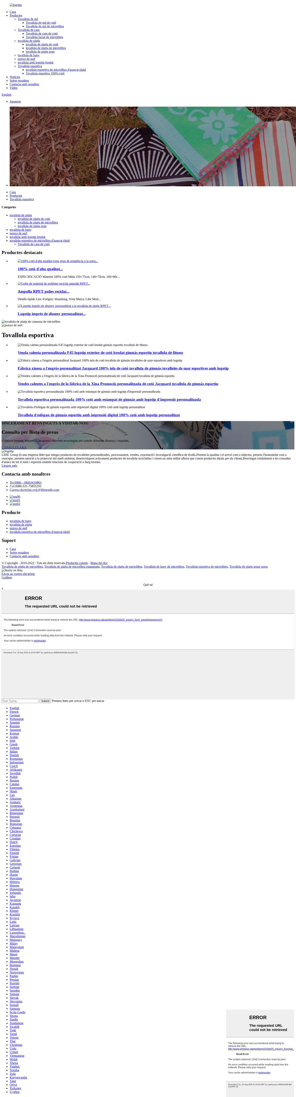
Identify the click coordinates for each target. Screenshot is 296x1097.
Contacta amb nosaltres (24, 84)
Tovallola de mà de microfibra (45, 26)
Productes (16, 15)
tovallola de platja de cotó (42, 44)
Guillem (7, 577)
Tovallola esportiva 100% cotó (45, 73)
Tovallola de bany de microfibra (164, 566)
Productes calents (77, 563)
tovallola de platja (29, 40)
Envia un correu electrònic (18, 574)
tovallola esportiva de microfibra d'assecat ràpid (56, 69)
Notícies (15, 77)
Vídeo (14, 88)
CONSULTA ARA (14, 447)
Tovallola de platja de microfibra (22, 566)
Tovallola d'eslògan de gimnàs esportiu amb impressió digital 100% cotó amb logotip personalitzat (99, 415)
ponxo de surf (26, 59)
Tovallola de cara (28, 30)
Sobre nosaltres (19, 80)
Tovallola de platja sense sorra (248, 566)
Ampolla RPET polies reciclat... (43, 291)
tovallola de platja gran (40, 51)
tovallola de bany (28, 55)
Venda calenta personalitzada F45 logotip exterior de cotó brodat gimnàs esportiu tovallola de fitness (100, 352)
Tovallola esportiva (30, 66)
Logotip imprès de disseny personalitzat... (52, 314)
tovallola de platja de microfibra (46, 48)
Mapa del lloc (99, 563)
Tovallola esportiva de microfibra (207, 566)
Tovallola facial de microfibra (44, 37)
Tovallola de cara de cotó (42, 33)
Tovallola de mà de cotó (41, 22)
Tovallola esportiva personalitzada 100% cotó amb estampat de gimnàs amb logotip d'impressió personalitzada (109, 399)
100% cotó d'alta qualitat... (40, 269)
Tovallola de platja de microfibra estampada (71, 566)
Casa (13, 11)
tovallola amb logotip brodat (35, 62)
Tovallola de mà (28, 19)
